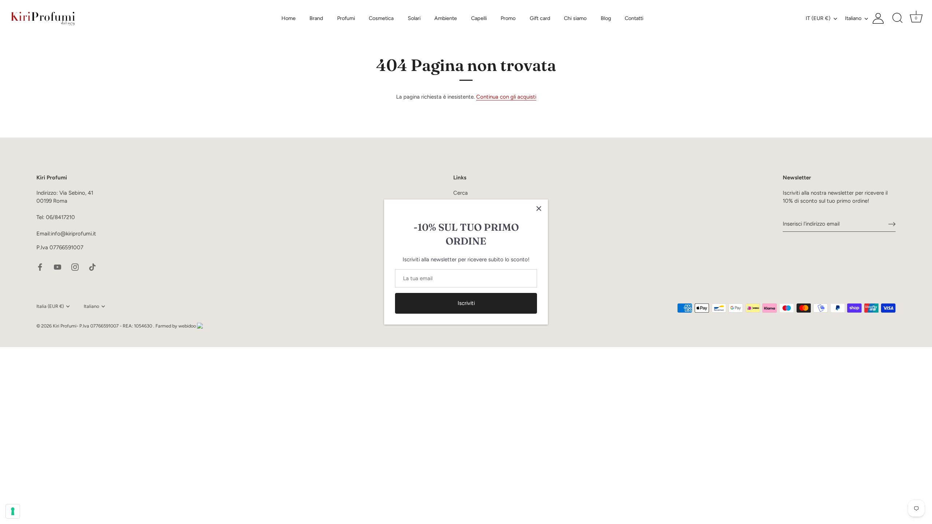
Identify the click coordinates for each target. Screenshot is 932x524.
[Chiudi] (539, 209)
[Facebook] (40, 266)
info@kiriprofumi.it (73, 233)
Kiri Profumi (64, 326)
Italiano (853, 18)
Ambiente (445, 18)
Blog (606, 18)
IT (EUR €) (818, 18)
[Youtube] (57, 266)
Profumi (346, 18)
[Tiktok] (92, 266)
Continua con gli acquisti (506, 97)
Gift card (540, 18)
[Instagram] (75, 266)
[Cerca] (897, 18)
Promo (508, 18)
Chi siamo (575, 18)
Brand (316, 18)
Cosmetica (381, 18)
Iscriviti (466, 303)
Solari (414, 18)
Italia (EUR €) (50, 306)
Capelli (479, 18)
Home (288, 18)
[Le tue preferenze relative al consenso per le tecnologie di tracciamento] (13, 511)
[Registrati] (892, 223)
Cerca (460, 193)
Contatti (634, 18)
